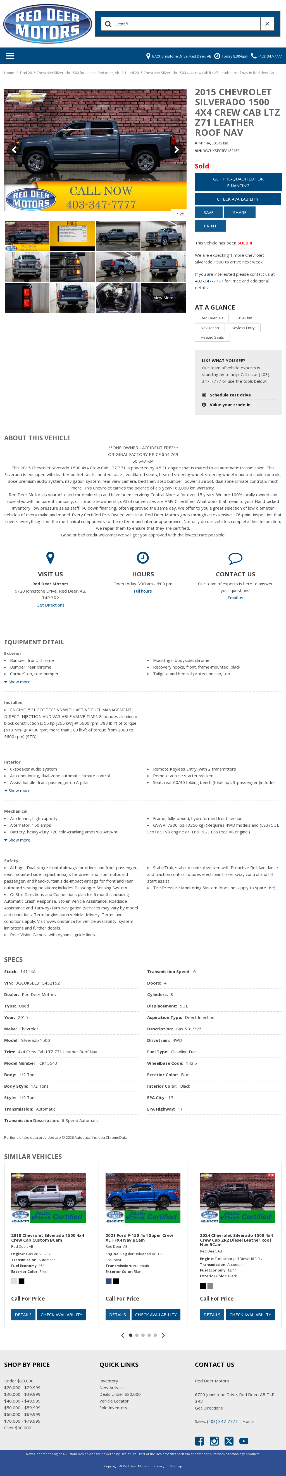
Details (23, 1314)
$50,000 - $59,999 (22, 1407)
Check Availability (238, 199)
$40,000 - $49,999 (22, 1401)
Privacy (159, 1466)
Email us (235, 597)
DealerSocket (166, 1454)
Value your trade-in (230, 404)
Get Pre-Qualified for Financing (238, 182)
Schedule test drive (230, 395)
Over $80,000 (17, 1427)
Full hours (143, 591)
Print (210, 226)
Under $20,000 (19, 1381)
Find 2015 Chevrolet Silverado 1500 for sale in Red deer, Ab (70, 72)
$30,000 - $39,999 (22, 1394)
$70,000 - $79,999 (22, 1421)
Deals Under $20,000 (120, 1394)
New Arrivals (111, 1387)
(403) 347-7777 (222, 1421)
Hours (248, 1421)
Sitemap (176, 1466)
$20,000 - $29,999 (22, 1387)
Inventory (108, 1381)
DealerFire (129, 1454)
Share (240, 212)
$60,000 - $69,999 (22, 1414)
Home (9, 72)
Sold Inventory (113, 1407)
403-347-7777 (209, 281)
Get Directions (51, 605)
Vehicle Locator (114, 1401)
